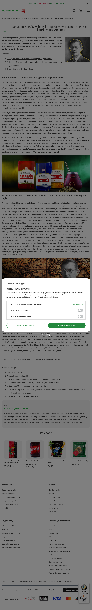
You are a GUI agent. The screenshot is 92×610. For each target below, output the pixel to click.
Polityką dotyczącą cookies (61, 292)
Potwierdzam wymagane (26, 325)
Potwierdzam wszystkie (66, 325)
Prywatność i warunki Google (48, 297)
